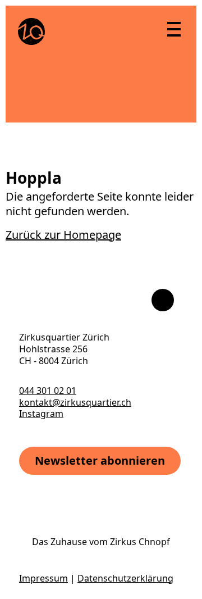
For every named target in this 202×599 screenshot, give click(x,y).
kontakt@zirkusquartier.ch (75, 402)
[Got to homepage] (31, 31)
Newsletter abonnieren (100, 460)
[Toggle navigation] (173, 28)
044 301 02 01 (47, 390)
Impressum (43, 578)
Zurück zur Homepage (63, 234)
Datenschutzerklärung (125, 578)
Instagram (41, 413)
